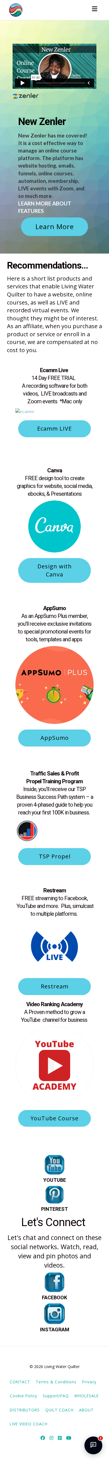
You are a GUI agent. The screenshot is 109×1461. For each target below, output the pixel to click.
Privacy (89, 1381)
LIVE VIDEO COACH (29, 1423)
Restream (54, 986)
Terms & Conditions (56, 1381)
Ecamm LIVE (54, 428)
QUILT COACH (59, 1410)
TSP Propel (54, 856)
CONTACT (20, 1381)
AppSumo (55, 737)
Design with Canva (54, 570)
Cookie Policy (23, 1395)
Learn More (54, 226)
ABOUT (86, 1410)
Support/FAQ (56, 1395)
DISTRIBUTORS (25, 1410)
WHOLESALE (86, 1395)
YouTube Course (54, 1118)
